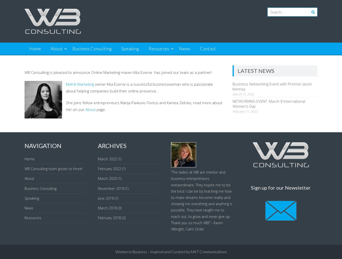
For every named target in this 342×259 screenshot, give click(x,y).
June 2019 (106, 198)
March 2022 (107, 159)
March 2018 (107, 208)
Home (35, 48)
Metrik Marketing (80, 84)
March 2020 (107, 178)
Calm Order (195, 229)
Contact (208, 48)
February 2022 (109, 168)
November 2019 (111, 188)
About (57, 48)
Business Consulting (92, 48)
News (184, 48)
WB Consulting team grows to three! (53, 168)
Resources (159, 48)
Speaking (130, 48)
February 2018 (109, 217)
